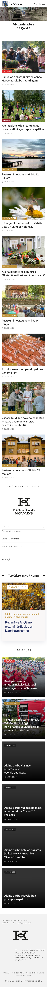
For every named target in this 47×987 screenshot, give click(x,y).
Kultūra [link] (7, 72)
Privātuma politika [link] (33, 981)
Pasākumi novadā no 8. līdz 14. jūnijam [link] (20, 322)
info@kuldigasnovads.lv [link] (31, 958)
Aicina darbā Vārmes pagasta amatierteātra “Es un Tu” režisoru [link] (22, 811)
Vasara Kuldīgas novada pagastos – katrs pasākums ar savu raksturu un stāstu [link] (23, 421)
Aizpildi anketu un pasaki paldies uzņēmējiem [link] (22, 371)
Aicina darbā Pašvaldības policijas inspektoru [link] (20, 897)
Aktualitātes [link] (9, 169)
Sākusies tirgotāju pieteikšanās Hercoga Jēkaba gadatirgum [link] (22, 78)
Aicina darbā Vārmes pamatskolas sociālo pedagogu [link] (17, 769)
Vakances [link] (10, 745)
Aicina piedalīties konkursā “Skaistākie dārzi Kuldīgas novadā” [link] (23, 273)
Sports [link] (6, 120)
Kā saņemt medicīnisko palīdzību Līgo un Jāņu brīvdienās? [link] (22, 225)
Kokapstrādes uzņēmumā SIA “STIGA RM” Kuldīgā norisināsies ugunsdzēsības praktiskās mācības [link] (22, 725)
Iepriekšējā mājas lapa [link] (12, 546)
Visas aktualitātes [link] (10, 539)
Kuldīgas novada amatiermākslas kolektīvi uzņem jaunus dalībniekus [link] (20, 685)
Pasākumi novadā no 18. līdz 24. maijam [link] (21, 472)
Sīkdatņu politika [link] (13, 981)
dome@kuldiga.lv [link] (32, 955)
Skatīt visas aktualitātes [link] (22, 486)
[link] (16, 4)
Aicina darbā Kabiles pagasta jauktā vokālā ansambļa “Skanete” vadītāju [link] (22, 853)
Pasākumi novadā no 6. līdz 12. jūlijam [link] (20, 176)
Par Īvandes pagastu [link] (11, 531)
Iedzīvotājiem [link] (12, 703)
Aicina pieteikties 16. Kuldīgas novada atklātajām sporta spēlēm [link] (23, 127)
